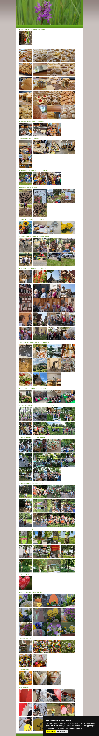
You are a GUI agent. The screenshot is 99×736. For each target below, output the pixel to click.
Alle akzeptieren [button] (51, 731)
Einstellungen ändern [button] (62, 731)
